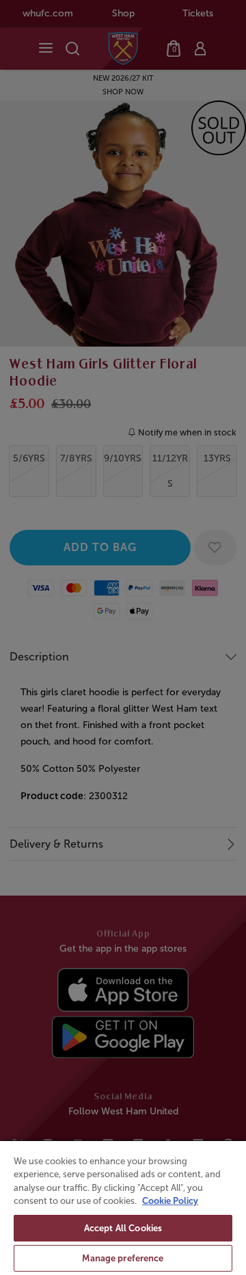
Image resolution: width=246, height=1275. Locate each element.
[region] (123, 1207)
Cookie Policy (170, 1201)
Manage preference (122, 1258)
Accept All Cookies (123, 1228)
